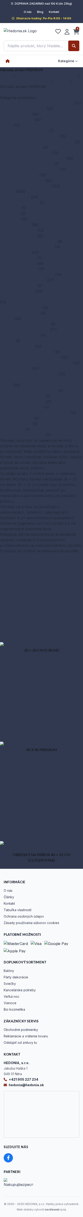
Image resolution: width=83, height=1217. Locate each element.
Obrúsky (61, 81)
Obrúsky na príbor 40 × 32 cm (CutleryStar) (39, 296)
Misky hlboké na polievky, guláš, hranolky (37, 142)
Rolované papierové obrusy (24, 330)
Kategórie (66, 61)
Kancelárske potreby (20, 990)
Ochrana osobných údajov (24, 916)
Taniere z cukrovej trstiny (22, 435)
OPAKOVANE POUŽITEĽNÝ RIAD (29, 169)
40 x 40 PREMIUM (17, 291)
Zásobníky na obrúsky (19, 313)
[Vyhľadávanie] (73, 46)
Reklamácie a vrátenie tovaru (26, 1036)
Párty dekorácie (16, 977)
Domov (6, 75)
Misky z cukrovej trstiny (21, 147)
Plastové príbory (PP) (19, 175)
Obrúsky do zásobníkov (21, 307)
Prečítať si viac (13, 556)
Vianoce (10, 1003)
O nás (28, 12)
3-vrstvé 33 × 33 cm (17, 263)
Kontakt (54, 12)
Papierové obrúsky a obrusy (25, 81)
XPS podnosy (12, 429)
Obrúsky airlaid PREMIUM (23, 280)
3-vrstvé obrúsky (15, 252)
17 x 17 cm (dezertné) (19, 202)
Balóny (9, 971)
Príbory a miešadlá (16, 119)
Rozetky (7, 341)
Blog (40, 12)
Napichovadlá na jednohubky (25, 153)
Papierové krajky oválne (21, 407)
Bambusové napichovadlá (22, 108)
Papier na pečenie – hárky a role (28, 390)
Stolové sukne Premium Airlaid (27, 352)
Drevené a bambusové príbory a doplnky (36, 103)
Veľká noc (11, 996)
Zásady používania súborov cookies (31, 923)
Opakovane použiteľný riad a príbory (32, 158)
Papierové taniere (15, 368)
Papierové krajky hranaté (22, 396)
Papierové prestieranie (19, 335)
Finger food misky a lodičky (24, 131)
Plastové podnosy (15, 423)
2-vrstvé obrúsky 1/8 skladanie (27, 247)
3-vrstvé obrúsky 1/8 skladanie (27, 274)
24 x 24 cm (10, 208)
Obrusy (6, 318)
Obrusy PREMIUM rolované (24, 324)
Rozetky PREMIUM (17, 346)
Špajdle (6, 125)
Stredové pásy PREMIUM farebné (30, 357)
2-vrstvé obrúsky (15, 224)
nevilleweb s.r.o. (56, 1209)
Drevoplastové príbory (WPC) (26, 164)
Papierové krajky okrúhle (22, 401)
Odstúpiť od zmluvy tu (20, 1042)
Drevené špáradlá (15, 114)
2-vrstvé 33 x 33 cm (17, 236)
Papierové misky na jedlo (22, 180)
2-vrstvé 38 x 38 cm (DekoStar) (28, 241)
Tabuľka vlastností (17, 910)
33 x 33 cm (10, 219)
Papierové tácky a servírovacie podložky (35, 363)
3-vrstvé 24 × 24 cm (18, 258)
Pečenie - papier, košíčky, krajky (28, 374)
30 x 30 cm (10, 213)
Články (9, 897)
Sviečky (10, 984)
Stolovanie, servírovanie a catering (46, 75)
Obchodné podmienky (21, 1030)
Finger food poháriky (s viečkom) (29, 136)
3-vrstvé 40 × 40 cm (18, 269)
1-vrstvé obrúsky (15, 197)
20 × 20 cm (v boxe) (18, 285)
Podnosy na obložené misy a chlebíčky (34, 412)
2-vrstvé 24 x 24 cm (18, 230)
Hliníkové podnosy (16, 418)
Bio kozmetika (14, 1009)
